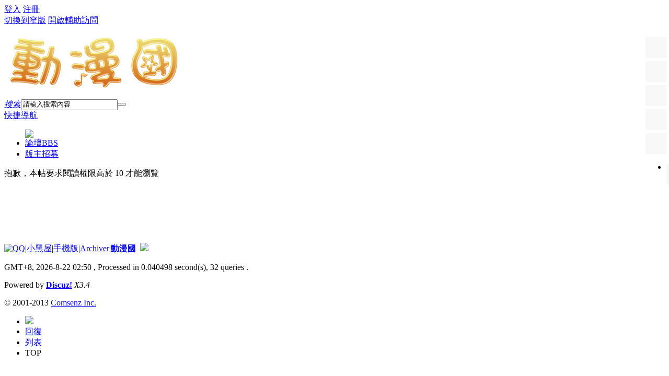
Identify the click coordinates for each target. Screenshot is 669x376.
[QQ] (14, 248)
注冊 (31, 9)
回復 (33, 331)
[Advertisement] (194, 210)
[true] (122, 104)
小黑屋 (39, 248)
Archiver (94, 248)
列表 (33, 342)
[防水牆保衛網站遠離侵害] (144, 248)
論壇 (41, 142)
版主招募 (42, 153)
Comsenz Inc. (73, 302)
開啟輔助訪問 (73, 20)
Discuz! (59, 284)
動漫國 (123, 248)
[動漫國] (94, 84)
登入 (12, 9)
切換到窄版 (25, 20)
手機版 (65, 248)
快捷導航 (21, 115)
